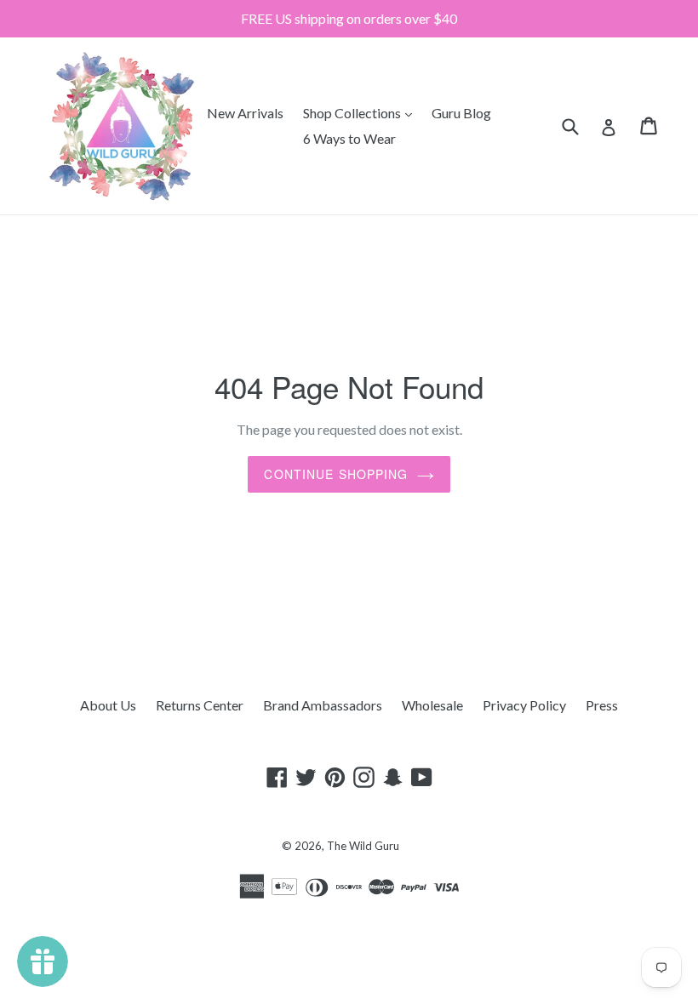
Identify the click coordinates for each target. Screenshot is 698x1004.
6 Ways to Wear (349, 138)
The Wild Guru (363, 846)
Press (602, 705)
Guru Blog (461, 113)
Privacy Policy (524, 705)
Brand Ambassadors (322, 705)
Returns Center (199, 705)
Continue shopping (336, 473)
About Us (108, 705)
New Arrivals (245, 113)
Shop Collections (362, 112)
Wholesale (432, 705)
